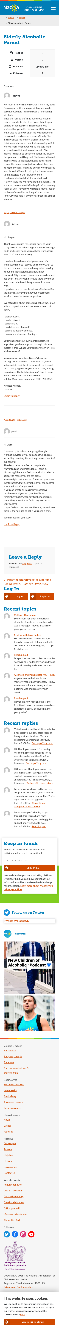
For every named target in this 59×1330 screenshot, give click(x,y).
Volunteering (10, 1090)
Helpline (8, 1155)
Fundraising (10, 1096)
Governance (10, 1166)
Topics (22, 17)
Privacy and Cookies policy (18, 1286)
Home (11, 17)
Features (8, 1131)
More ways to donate (15, 1213)
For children (10, 1050)
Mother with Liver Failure (27, 634)
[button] (53, 9)
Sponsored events (13, 1102)
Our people (10, 1143)
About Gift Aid (12, 1219)
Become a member (14, 1084)
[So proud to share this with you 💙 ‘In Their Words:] (29, 968)
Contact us (9, 1172)
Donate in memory (13, 1196)
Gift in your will (12, 1208)
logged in (27, 563)
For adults (9, 1062)
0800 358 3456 (34, 10)
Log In (19, 596)
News (7, 1119)
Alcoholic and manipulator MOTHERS (34, 674)
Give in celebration (14, 1202)
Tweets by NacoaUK (16, 920)
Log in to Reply (12, 395)
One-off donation (13, 1190)
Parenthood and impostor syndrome (27, 579)
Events (7, 1125)
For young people (13, 1056)
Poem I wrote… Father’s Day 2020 (26, 584)
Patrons (8, 1149)
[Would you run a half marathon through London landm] (29, 1022)
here (22, 1314)
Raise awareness (12, 1107)
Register (45, 596)
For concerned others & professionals (16, 1070)
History (8, 1160)
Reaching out (21, 654)
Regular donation (13, 1184)
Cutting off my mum (25, 614)
